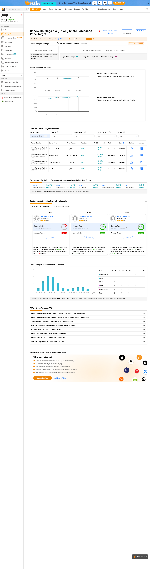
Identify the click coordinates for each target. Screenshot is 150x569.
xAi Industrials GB (46, 216)
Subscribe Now (43, 378)
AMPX (35, 185)
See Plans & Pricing (59, 378)
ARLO (103, 185)
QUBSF (58, 185)
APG (80, 185)
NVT (126, 185)
